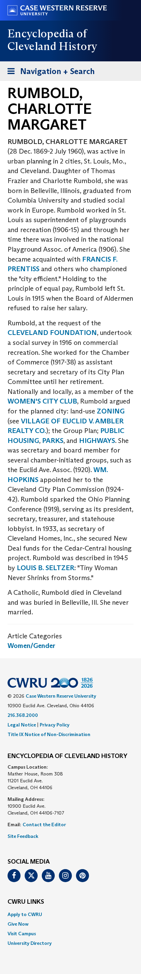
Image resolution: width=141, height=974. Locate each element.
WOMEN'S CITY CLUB (42, 401)
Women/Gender (31, 645)
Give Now (18, 924)
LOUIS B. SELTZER (45, 568)
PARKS (52, 440)
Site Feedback (23, 836)
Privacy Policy (54, 725)
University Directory (30, 943)
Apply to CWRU (25, 914)
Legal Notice (22, 725)
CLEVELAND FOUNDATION (52, 332)
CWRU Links (26, 902)
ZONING (111, 411)
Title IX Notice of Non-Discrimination (49, 734)
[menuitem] (70, 914)
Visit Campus (22, 933)
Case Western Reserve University (61, 696)
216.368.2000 (23, 715)
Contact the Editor (44, 824)
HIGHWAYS (97, 440)
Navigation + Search (49, 73)
